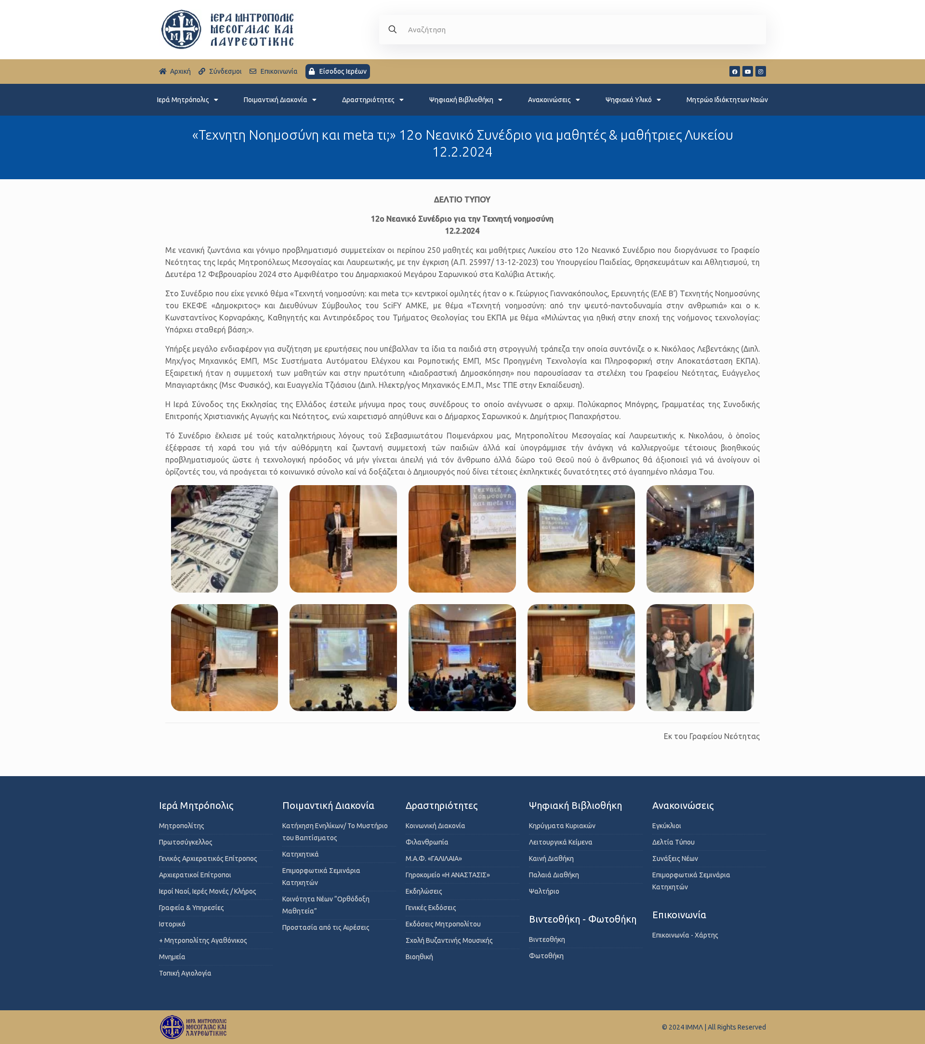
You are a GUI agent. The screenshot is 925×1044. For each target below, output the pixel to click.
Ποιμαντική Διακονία (275, 100)
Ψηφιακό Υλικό (629, 100)
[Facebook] (734, 71)
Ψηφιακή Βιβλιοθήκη (461, 100)
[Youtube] (747, 71)
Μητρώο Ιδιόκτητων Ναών (727, 100)
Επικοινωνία (679, 914)
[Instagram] (760, 71)
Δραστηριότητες (368, 100)
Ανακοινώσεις (549, 100)
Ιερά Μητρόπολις (183, 100)
